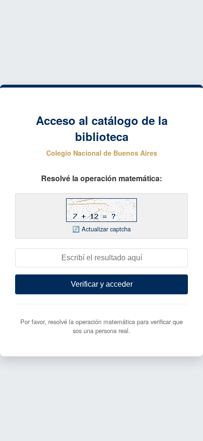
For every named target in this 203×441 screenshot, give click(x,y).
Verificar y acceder (102, 284)
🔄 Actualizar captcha (101, 228)
